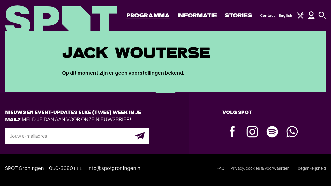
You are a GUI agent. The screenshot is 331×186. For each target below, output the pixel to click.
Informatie (197, 15)
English (285, 15)
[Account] (311, 18)
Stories (238, 15)
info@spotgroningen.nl (114, 168)
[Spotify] (272, 132)
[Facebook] (232, 132)
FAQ (220, 168)
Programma (148, 15)
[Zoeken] (322, 17)
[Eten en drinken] (300, 17)
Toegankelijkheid (311, 168)
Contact (267, 15)
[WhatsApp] (292, 132)
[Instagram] (252, 132)
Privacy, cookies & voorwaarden (260, 168)
